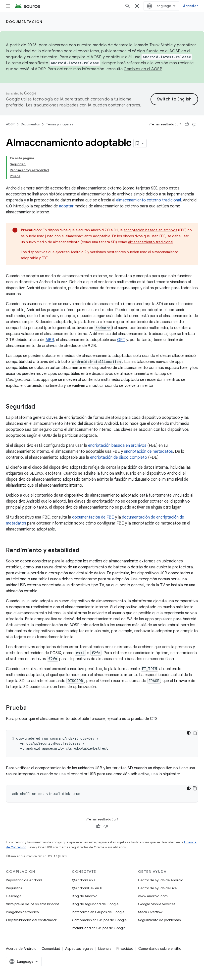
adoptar (66, 206)
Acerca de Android (21, 949)
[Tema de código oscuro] (189, 733)
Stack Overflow (150, 912)
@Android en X (84, 880)
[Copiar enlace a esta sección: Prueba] (32, 708)
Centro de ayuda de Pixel (157, 888)
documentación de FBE (93, 517)
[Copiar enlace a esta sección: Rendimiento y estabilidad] (84, 551)
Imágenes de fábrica (22, 912)
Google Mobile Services (156, 904)
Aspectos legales (79, 949)
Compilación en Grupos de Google (99, 920)
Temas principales (59, 124)
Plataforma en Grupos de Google (98, 912)
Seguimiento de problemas (159, 920)
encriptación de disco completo (118, 457)
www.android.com (153, 896)
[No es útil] (194, 124)
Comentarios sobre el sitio (159, 949)
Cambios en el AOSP (143, 69)
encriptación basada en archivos (150, 230)
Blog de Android (85, 896)
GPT (121, 339)
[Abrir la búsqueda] (128, 6)
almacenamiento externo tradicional (148, 200)
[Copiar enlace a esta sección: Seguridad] (40, 407)
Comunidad (51, 949)
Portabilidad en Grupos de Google (99, 928)
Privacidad (124, 949)
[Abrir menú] (8, 6)
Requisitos (14, 888)
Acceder (190, 6)
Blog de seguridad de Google (95, 904)
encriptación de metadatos (148, 451)
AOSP (10, 124)
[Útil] (187, 124)
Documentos (30, 124)
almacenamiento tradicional (150, 242)
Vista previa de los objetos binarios (32, 904)
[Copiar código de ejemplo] (195, 733)
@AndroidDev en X (87, 888)
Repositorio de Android (24, 880)
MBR (50, 339)
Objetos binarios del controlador (31, 920)
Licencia (104, 949)
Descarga (13, 896)
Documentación (24, 21)
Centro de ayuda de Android (160, 880)
